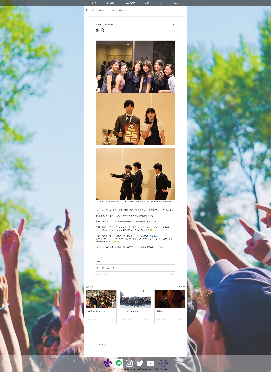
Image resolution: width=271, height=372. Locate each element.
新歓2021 (102, 10)
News (112, 10)
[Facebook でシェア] (97, 268)
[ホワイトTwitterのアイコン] (140, 363)
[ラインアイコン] (118, 363)
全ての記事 (90, 10)
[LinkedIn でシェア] (108, 268)
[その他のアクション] (173, 24)
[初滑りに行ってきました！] (101, 299)
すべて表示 (181, 286)
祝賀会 (160, 311)
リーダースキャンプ (131, 311)
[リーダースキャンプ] (135, 299)
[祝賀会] (170, 299)
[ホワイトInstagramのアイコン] (129, 363)
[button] (110, 3)
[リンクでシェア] (113, 268)
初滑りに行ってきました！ (99, 311)
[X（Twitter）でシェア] (103, 268)
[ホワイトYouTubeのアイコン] (150, 363)
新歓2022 (122, 10)
